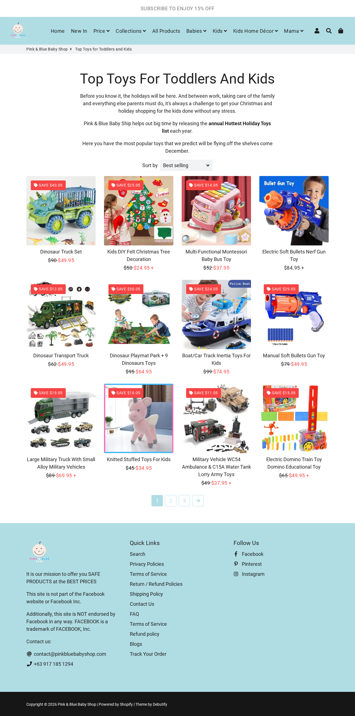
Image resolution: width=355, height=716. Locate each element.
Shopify (126, 704)
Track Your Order (148, 654)
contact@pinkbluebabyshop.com (69, 654)
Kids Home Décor (254, 31)
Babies (195, 31)
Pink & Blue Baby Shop (47, 49)
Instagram (253, 574)
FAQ (134, 614)
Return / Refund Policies (156, 584)
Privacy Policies (147, 564)
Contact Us (142, 604)
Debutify (160, 704)
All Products (166, 31)
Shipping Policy (146, 594)
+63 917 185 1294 (53, 664)
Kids (218, 31)
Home (58, 31)
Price (99, 31)
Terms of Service (148, 574)
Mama (292, 31)
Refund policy (144, 634)
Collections (129, 31)
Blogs (136, 644)
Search (137, 554)
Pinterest (251, 564)
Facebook (252, 554)
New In (79, 31)
